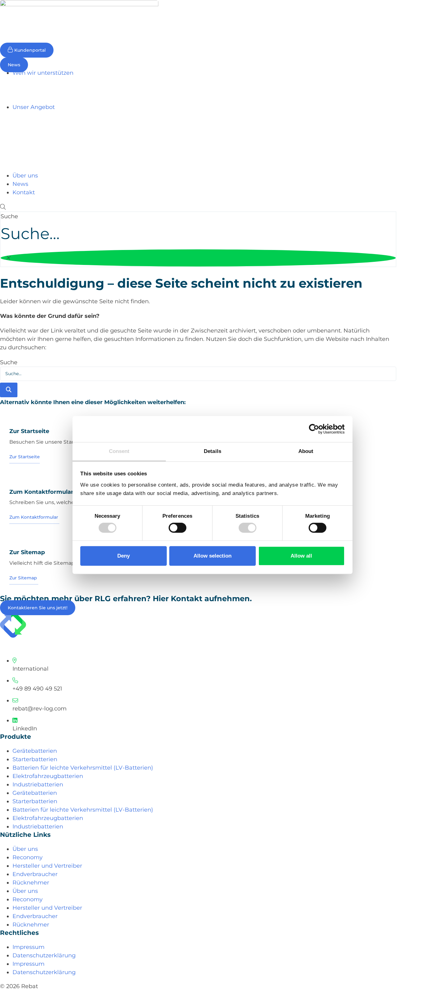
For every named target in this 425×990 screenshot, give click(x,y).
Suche (9, 216)
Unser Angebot (33, 107)
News (20, 184)
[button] (198, 207)
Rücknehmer (30, 882)
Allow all (301, 556)
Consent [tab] (119, 451)
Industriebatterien (37, 784)
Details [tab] (212, 451)
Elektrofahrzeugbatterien (47, 776)
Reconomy (27, 857)
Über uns (25, 175)
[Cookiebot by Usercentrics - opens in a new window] (317, 429)
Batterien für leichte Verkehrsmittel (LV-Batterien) (82, 767)
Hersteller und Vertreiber (47, 865)
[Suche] (8, 390)
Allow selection (212, 556)
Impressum (28, 947)
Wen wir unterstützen (42, 72)
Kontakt (23, 192)
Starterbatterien (34, 759)
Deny (123, 556)
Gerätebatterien (34, 750)
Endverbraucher (35, 874)
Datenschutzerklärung (44, 955)
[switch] (177, 528)
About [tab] (306, 451)
